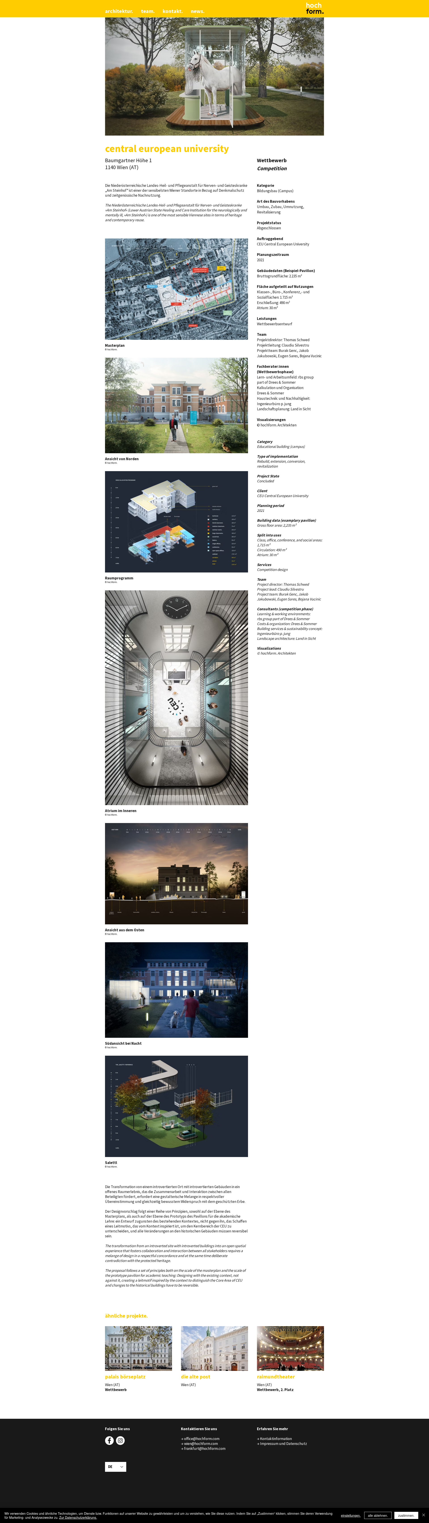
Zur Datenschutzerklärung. (78, 1517)
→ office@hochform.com (200, 1438)
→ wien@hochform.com (199, 1443)
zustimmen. (406, 1515)
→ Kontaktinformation (274, 1438)
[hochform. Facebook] (109, 1440)
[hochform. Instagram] (120, 1440)
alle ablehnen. (378, 1515)
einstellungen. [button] (351, 1515)
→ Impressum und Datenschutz (282, 1443)
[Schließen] (423, 1515)
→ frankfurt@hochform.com (203, 1448)
